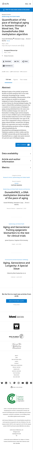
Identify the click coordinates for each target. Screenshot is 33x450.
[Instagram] (18, 384)
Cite (17, 61)
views (5, 72)
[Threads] (27, 384)
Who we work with (16, 359)
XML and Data (16, 377)
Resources (16, 375)
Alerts (16, 361)
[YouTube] (23, 384)
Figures (15, 80)
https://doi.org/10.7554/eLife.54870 (11, 46)
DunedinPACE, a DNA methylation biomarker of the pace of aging (16, 195)
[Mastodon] (14, 384)
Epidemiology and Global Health (11, 17)
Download (8, 61)
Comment (8, 66)
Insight (13, 244)
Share (26, 61)
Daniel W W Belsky (7, 39)
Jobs (16, 357)
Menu (26, 4)
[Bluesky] (2, 384)
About (16, 355)
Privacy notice (16, 304)
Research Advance (11, 208)
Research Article (6, 14)
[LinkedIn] (6, 384)
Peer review (23, 80)
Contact (16, 363)
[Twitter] (10, 384)
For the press (16, 373)
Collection (13, 277)
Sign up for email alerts (16, 301)
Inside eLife (16, 369)
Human (17, 183)
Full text (8, 80)
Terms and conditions (16, 365)
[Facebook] (31, 384)
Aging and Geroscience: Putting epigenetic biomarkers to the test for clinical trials (16, 231)
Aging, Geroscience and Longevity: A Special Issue (16, 266)
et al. (8, 41)
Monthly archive (16, 371)
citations (23, 72)
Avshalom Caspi (19, 39)
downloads (14, 72)
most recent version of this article (20, 10)
